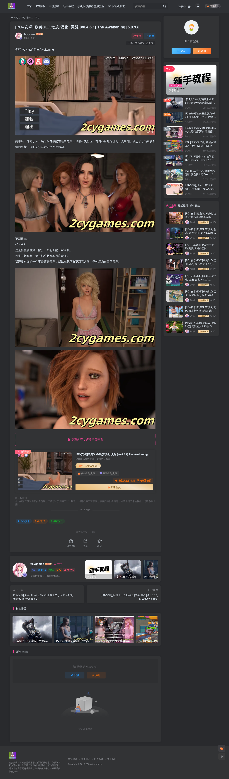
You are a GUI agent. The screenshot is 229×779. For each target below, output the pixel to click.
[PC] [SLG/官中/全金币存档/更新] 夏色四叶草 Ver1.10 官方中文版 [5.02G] (200, 174)
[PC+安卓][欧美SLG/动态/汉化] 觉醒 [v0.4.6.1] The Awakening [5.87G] (77, 27)
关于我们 (111, 759)
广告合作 (98, 759)
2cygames (29, 34)
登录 (181, 6)
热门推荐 (171, 205)
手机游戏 (58, 521)
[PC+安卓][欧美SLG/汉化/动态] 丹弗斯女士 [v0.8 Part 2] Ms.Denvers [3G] (200, 117)
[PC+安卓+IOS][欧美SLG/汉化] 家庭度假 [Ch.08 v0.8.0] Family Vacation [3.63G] (200, 295)
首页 (15, 17)
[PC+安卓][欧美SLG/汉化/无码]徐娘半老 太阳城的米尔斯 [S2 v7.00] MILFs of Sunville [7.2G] (200, 312)
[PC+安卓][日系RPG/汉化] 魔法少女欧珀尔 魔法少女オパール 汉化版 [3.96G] (200, 188)
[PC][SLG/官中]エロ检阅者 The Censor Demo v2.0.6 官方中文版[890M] (200, 160)
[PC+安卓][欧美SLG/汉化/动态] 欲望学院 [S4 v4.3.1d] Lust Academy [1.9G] (200, 232)
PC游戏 (41, 521)
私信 (151, 36)
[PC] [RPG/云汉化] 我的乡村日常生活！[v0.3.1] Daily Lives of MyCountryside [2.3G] (200, 147)
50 (52, 570)
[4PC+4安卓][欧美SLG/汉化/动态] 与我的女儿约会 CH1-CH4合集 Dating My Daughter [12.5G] (200, 328)
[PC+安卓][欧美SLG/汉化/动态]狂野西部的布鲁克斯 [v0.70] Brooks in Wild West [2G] (200, 219)
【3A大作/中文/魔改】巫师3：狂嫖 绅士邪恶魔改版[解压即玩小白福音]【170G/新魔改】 (200, 104)
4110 (43, 570)
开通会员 (214, 6)
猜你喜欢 (195, 205)
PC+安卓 (26, 17)
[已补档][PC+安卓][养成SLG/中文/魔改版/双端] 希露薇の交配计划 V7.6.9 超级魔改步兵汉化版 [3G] (200, 133)
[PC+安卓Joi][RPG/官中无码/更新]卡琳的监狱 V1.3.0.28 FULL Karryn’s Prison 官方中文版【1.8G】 (200, 250)
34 (60, 570)
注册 (188, 6)
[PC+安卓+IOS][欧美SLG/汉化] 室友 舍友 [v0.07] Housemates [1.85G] (200, 279)
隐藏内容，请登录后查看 (86, 439)
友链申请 (72, 759)
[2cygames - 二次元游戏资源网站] (12, 755)
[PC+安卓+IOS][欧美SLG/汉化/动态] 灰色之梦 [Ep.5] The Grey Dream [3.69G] (200, 263)
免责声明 (85, 759)
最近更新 (183, 205)
